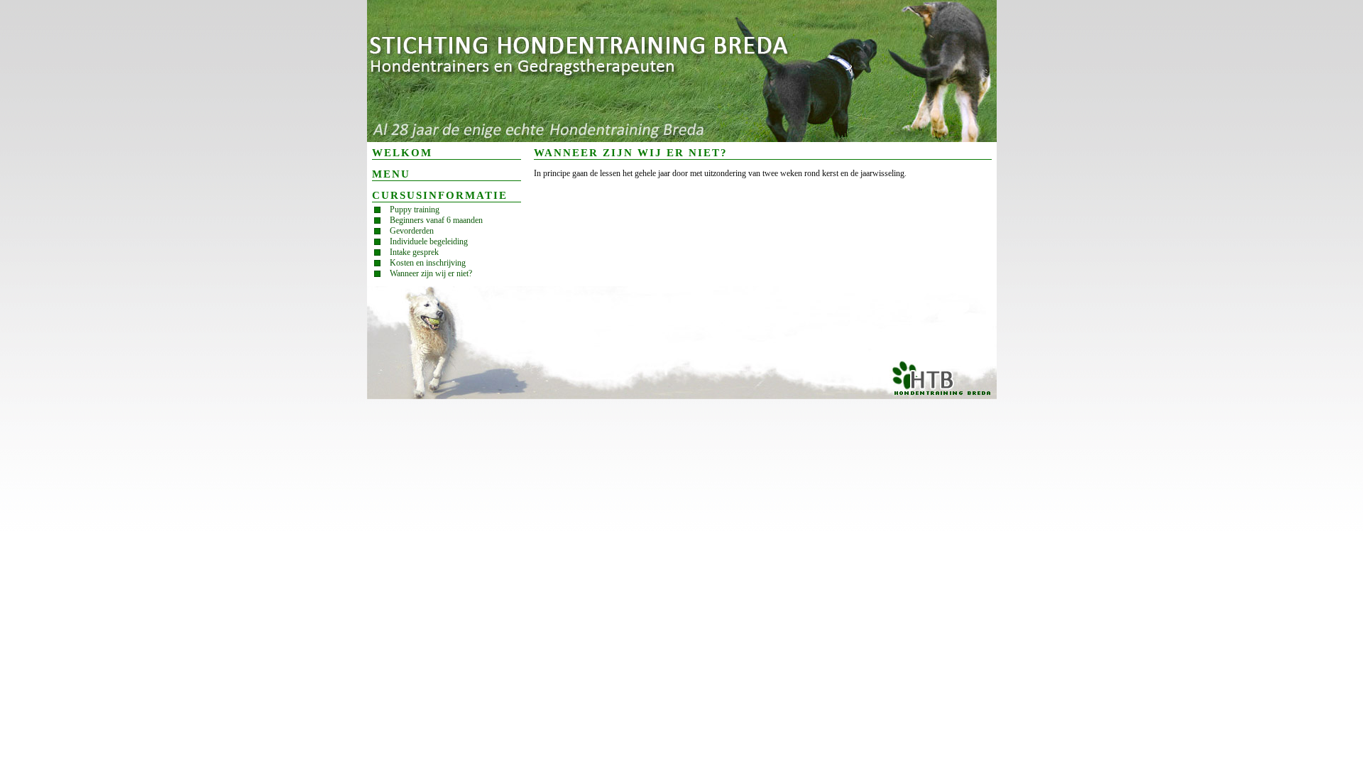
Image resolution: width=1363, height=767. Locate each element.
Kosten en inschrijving (428, 263)
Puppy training (414, 209)
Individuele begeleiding (429, 241)
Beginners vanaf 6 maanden (436, 220)
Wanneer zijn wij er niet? (431, 273)
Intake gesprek (414, 252)
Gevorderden (412, 231)
